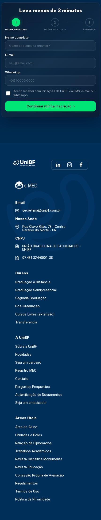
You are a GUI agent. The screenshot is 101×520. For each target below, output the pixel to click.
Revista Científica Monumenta (38, 459)
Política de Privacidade (32, 499)
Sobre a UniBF (26, 346)
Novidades (23, 354)
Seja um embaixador (31, 403)
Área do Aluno (26, 427)
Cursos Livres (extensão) (34, 314)
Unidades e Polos (28, 435)
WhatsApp (12, 72)
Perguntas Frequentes (32, 387)
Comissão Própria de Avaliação (39, 475)
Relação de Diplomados (33, 443)
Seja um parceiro (28, 362)
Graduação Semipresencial (36, 290)
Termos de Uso (27, 491)
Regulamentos (26, 483)
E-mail (9, 55)
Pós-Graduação (27, 306)
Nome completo (17, 37)
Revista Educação (29, 467)
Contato (21, 379)
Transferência (26, 322)
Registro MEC (25, 370)
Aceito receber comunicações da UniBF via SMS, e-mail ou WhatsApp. (53, 93)
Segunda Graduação (31, 298)
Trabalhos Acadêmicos (33, 451)
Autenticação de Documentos (38, 395)
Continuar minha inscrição (51, 106)
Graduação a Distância (32, 282)
